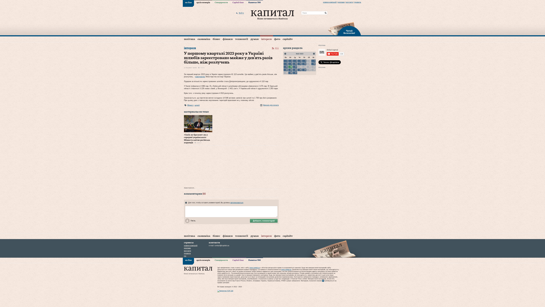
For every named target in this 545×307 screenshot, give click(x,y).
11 (300, 64)
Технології (241, 39)
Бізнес (216, 39)
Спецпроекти (221, 3)
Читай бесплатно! (349, 32)
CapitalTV (288, 39)
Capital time (238, 3)
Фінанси (228, 39)
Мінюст (190, 105)
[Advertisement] (231, 167)
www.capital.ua (255, 267)
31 (296, 73)
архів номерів (203, 3)
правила (357, 2)
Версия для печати (271, 105)
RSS (277, 48)
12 (305, 64)
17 (296, 67)
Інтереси (266, 39)
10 (296, 64)
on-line (188, 3)
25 (300, 70)
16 (291, 67)
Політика (189, 39)
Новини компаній (330, 2)
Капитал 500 (254, 3)
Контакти (349, 2)
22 (287, 70)
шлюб (197, 105)
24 (296, 70)
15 (287, 67)
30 (291, 73)
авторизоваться (236, 203)
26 (305, 70)
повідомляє (200, 77)
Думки (255, 39)
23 (291, 70)
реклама (341, 2)
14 (314, 64)
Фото (277, 39)
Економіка (204, 39)
